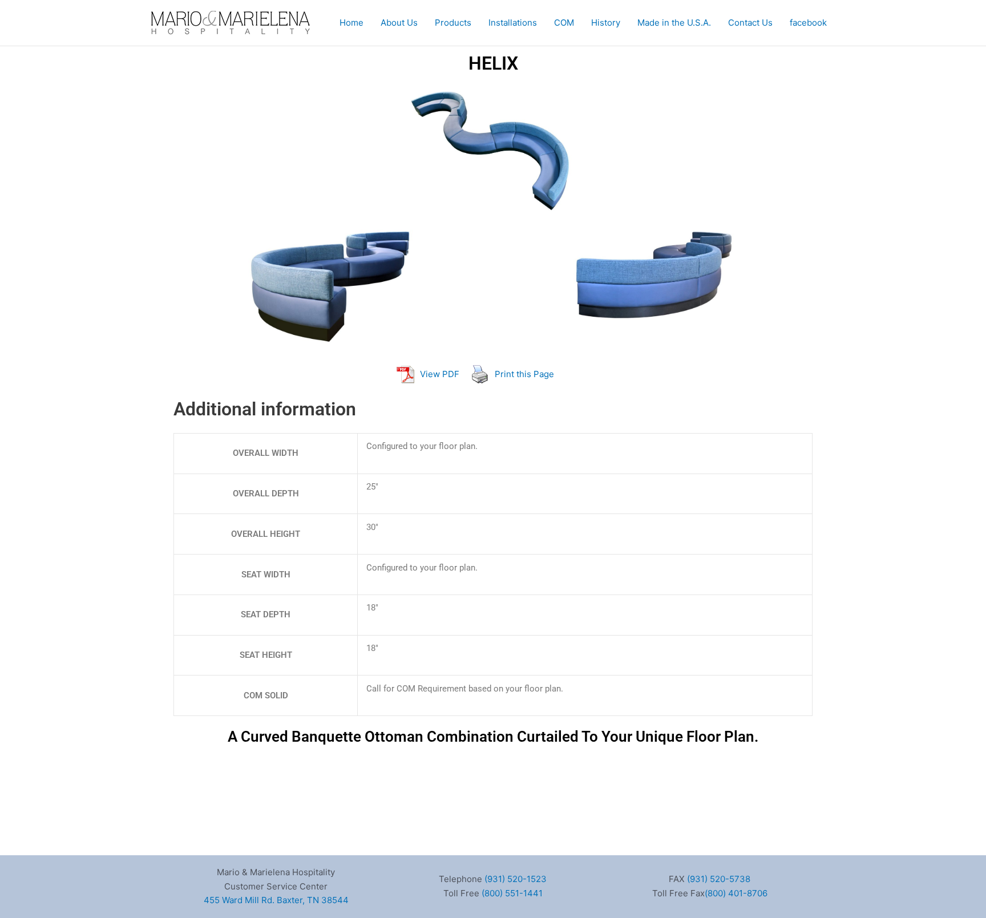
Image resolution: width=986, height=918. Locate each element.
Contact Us (750, 22)
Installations (512, 22)
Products (453, 22)
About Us (399, 22)
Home (351, 22)
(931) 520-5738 (718, 878)
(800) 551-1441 (512, 893)
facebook (808, 22)
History (605, 22)
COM (564, 22)
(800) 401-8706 (736, 893)
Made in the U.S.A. (674, 22)
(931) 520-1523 (515, 878)
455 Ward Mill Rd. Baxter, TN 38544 (276, 900)
